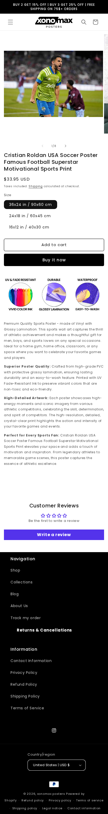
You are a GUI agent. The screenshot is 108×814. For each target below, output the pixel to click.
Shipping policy (24, 808)
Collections (21, 582)
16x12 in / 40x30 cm (29, 227)
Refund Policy (23, 684)
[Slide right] (65, 146)
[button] (10, 22)
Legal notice (52, 808)
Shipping (36, 186)
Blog (14, 594)
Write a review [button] (54, 535)
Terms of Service (27, 708)
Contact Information (31, 660)
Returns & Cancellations (44, 630)
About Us (19, 605)
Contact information (84, 808)
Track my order (25, 617)
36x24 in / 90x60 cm (30, 204)
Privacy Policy (23, 672)
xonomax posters (51, 794)
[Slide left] (42, 146)
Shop (15, 570)
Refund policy (32, 800)
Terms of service (89, 800)
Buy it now (54, 260)
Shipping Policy (25, 696)
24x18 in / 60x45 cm (30, 215)
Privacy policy (60, 800)
